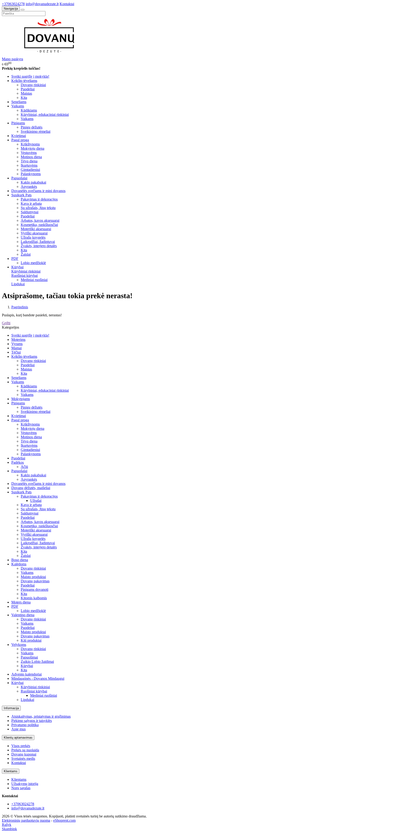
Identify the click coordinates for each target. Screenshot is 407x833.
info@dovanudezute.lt (42, 4)
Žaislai (26, 254)
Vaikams (27, 119)
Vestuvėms (29, 153)
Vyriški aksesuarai (34, 233)
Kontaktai (67, 4)
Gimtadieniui (30, 170)
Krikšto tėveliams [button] (24, 81)
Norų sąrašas (20, 788)
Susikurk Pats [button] (21, 195)
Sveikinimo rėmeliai (35, 131)
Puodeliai (28, 89)
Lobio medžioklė (33, 263)
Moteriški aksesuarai (36, 229)
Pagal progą (20, 420)
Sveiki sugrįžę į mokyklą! (30, 76)
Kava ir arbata (31, 203)
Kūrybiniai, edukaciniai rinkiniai (45, 115)
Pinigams (18, 403)
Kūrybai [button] (17, 267)
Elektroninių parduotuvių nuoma (26, 820)
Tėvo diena (29, 161)
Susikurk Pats (21, 492)
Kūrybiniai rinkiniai (26, 271)
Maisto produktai (33, 577)
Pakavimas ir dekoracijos (39, 199)
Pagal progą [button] (20, 140)
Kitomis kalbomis (34, 598)
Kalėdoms (18, 564)
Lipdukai (18, 284)
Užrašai (35, 501)
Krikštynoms (30, 144)
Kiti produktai (31, 640)
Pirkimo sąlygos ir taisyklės (31, 721)
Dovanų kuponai (23, 754)
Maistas (26, 93)
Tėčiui (16, 352)
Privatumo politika (25, 725)
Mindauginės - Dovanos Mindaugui (37, 678)
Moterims (18, 340)
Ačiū (24, 467)
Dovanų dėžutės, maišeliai (30, 488)
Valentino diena (22, 615)
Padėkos (17, 462)
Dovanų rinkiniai (33, 85)
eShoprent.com (64, 820)
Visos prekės (20, 746)
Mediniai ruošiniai (34, 280)
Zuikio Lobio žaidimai (37, 662)
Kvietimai (18, 136)
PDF (14, 606)
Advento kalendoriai (26, 674)
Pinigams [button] (18, 123)
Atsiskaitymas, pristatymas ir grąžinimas (41, 716)
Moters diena (21, 602)
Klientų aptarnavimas (18, 737)
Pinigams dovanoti (34, 590)
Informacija (11, 708)
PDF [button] (14, 259)
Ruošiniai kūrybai (24, 276)
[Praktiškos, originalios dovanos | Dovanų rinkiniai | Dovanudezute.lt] (51, 55)
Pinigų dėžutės (31, 127)
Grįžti (6, 323)
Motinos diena (31, 157)
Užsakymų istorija (24, 784)
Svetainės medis (23, 759)
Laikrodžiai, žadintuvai (38, 242)
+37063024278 (13, 4)
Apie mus (18, 729)
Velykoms (18, 645)
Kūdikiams (29, 110)
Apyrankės (29, 187)
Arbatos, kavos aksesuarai (40, 220)
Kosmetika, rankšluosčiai (39, 225)
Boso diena (19, 560)
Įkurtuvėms (29, 165)
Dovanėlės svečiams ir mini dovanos (38, 191)
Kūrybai (27, 666)
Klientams (10, 771)
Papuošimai (29, 657)
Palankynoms (31, 174)
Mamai (16, 348)
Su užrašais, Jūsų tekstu (38, 208)
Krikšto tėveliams (24, 356)
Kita (24, 98)
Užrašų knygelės (33, 237)
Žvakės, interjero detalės (39, 246)
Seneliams (18, 102)
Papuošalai (19, 471)
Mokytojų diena (32, 148)
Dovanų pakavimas (35, 581)
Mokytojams (20, 399)
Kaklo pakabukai (33, 182)
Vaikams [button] (17, 106)
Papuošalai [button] (19, 178)
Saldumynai (29, 212)
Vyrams (17, 344)
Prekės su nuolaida (25, 750)
